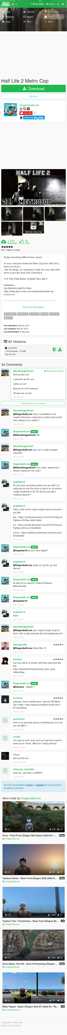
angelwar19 (19, 481)
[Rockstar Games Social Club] (28, 108)
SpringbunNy (20, 644)
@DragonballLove (22, 414)
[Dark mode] (58, 4)
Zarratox (17, 659)
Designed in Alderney (11, 1022)
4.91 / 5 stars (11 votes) (10, 250)
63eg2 (16, 754)
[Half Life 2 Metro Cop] (33, 187)
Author (34, 431)
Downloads (12, 243)
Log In (29, 784)
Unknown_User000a (23, 769)
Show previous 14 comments (33, 403)
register (40, 784)
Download (35, 88)
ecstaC (16, 736)
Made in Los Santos (11, 1025)
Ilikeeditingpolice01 (23, 370)
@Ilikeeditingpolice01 (24, 434)
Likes (27, 243)
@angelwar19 (20, 550)
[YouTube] (20, 108)
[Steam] (24, 108)
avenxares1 (19, 718)
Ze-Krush (18, 697)
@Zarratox (18, 686)
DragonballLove (29, 105)
